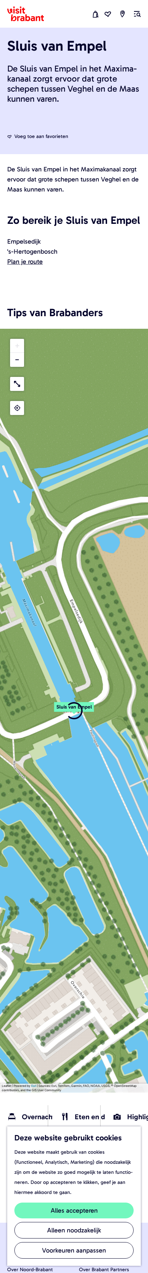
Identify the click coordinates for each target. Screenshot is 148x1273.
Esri (33, 1086)
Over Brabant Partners (104, 1270)
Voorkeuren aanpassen (74, 1250)
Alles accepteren (74, 1210)
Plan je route (25, 262)
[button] (74, 710)
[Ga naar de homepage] (29, 14)
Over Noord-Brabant (30, 1270)
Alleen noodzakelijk (74, 1230)
